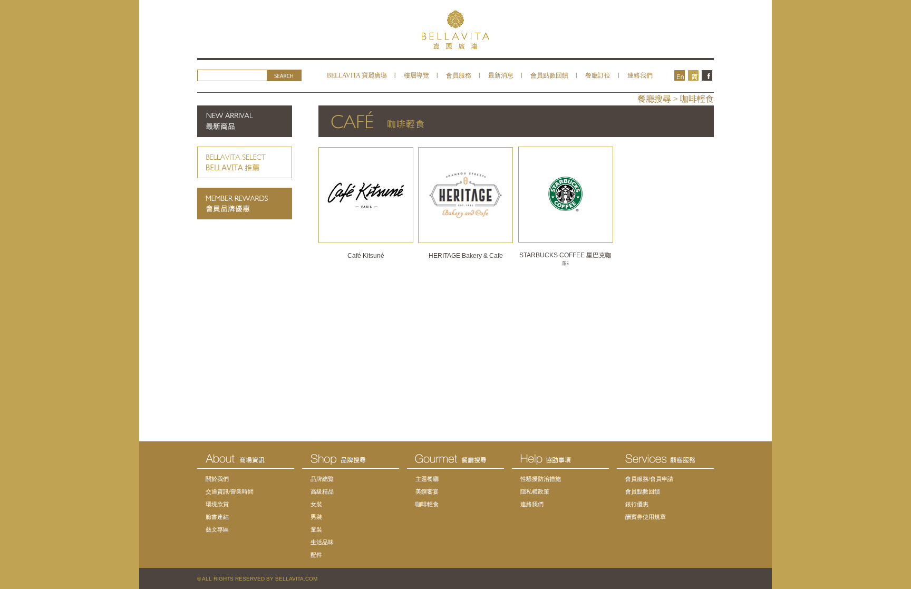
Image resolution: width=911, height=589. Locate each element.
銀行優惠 (636, 504)
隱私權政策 (534, 491)
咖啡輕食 (427, 504)
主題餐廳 (427, 479)
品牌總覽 (322, 479)
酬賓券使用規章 (645, 517)
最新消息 (500, 75)
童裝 (316, 529)
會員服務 (458, 75)
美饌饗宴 (427, 491)
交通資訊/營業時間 (230, 491)
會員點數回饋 (549, 75)
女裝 (316, 504)
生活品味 (322, 542)
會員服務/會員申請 (649, 479)
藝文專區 (217, 529)
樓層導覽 (416, 75)
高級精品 (322, 491)
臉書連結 (217, 517)
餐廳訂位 (597, 75)
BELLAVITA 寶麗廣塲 (357, 75)
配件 (316, 555)
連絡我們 (640, 75)
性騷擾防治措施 (540, 479)
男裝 (316, 517)
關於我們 (217, 479)
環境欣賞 (217, 504)
